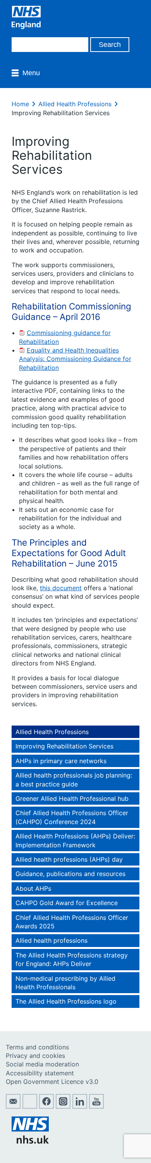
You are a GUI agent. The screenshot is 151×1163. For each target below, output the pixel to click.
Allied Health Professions (75, 104)
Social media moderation (42, 1064)
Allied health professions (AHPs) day (69, 859)
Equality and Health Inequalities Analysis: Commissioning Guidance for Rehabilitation (75, 359)
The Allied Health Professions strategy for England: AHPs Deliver (71, 959)
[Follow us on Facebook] (46, 1106)
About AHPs (33, 888)
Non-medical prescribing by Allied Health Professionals (65, 983)
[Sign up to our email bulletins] (13, 1106)
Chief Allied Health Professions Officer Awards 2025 (71, 922)
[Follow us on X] (29, 1106)
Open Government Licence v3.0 (52, 1081)
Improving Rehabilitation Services (64, 746)
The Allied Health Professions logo (66, 1001)
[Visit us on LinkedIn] (79, 1106)
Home (20, 104)
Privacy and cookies (35, 1055)
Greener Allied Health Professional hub (72, 798)
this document (61, 588)
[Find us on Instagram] (63, 1106)
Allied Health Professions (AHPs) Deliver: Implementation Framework (75, 840)
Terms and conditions (37, 1047)
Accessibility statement (40, 1073)
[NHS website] (30, 1141)
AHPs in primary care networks (60, 761)
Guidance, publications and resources (70, 874)
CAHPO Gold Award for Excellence (66, 903)
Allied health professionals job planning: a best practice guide (73, 779)
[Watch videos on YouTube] (96, 1106)
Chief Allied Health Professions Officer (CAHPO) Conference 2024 (71, 817)
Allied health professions (51, 940)
